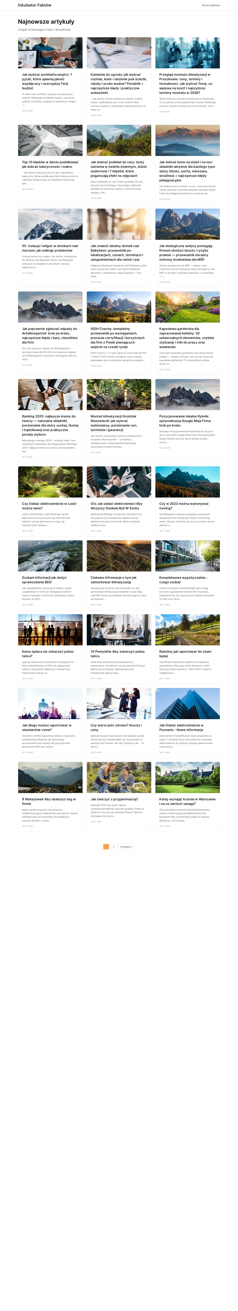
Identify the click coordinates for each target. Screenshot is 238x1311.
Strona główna (211, 5)
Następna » (126, 846)
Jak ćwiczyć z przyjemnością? (114, 799)
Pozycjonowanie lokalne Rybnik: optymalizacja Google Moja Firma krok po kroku (185, 420)
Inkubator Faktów (34, 5)
